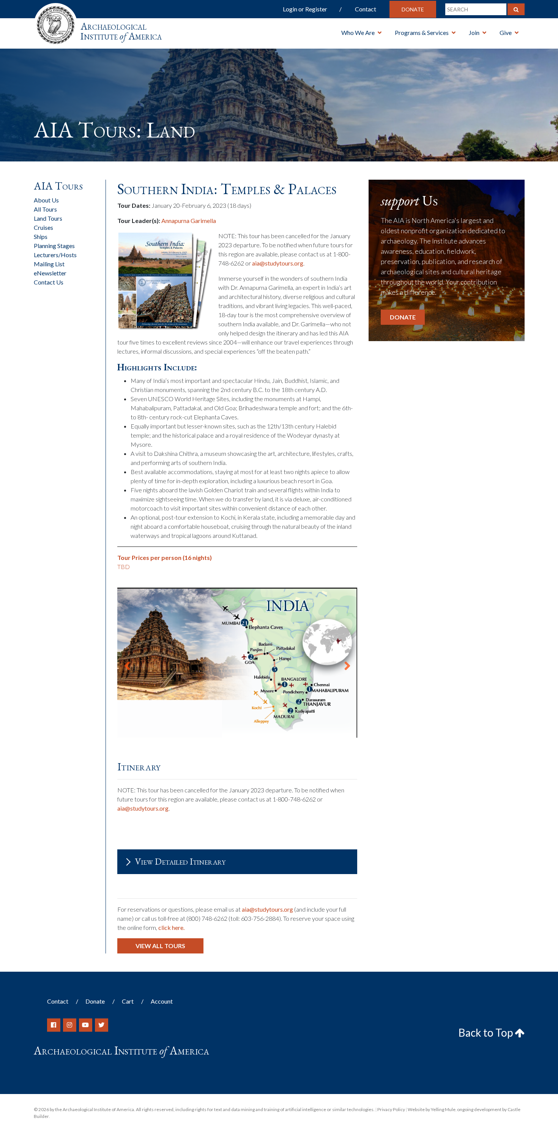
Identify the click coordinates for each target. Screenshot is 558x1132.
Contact (365, 9)
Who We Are (358, 32)
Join (474, 32)
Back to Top (487, 1032)
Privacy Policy (391, 1109)
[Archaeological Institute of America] (55, 22)
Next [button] (347, 663)
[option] (237, 662)
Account (162, 1001)
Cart (128, 1001)
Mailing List (49, 263)
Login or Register (305, 9)
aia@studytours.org (277, 263)
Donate (413, 9)
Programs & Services (422, 32)
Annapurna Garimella (188, 220)
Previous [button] (127, 663)
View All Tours (160, 945)
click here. (171, 927)
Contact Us (48, 282)
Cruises (43, 227)
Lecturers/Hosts (55, 254)
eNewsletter (50, 273)
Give (506, 32)
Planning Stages (54, 245)
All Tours (45, 209)
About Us (46, 200)
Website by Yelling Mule (432, 1109)
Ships (40, 236)
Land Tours (48, 218)
